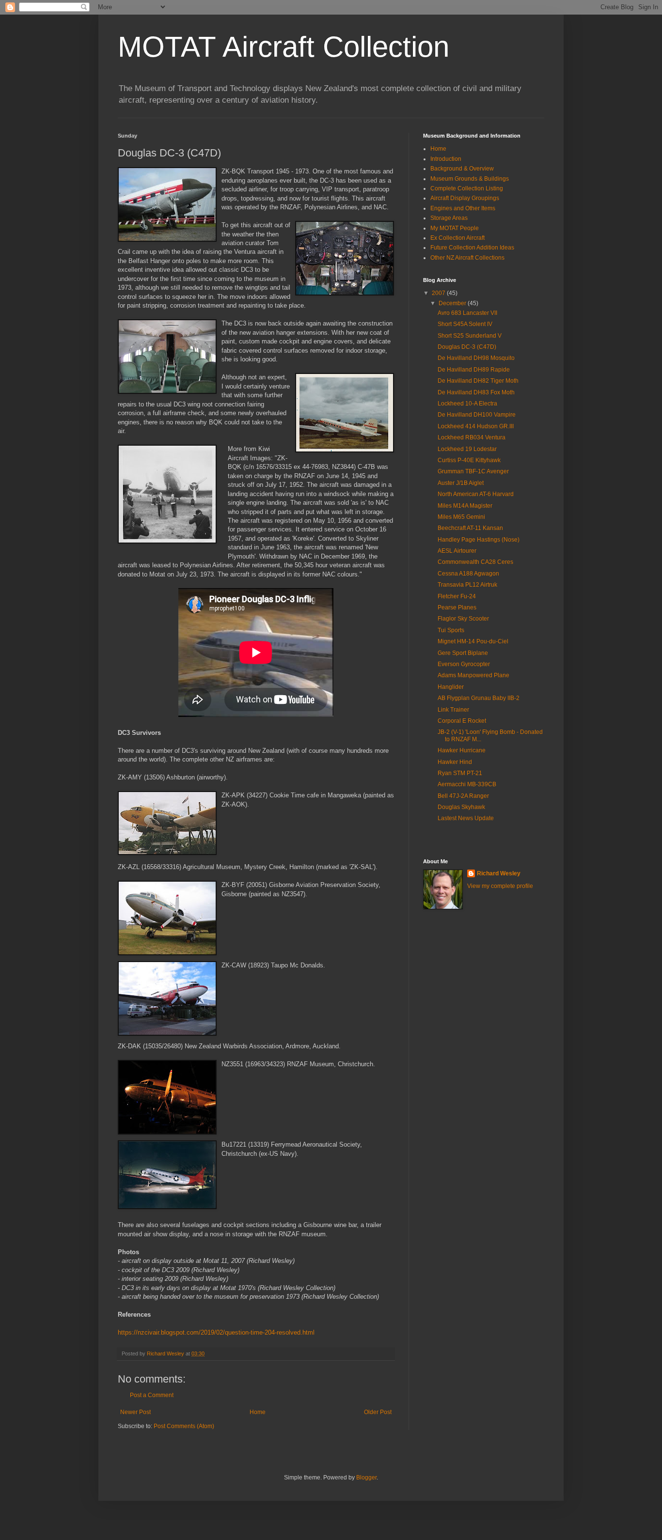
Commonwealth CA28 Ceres (475, 562)
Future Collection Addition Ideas (472, 247)
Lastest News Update (466, 818)
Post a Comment (151, 1395)
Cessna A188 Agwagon (468, 573)
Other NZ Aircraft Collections (467, 257)
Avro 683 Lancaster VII (467, 313)
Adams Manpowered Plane (473, 675)
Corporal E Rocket (462, 720)
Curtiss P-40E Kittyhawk (469, 460)
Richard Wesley (498, 873)
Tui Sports (451, 630)
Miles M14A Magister (465, 505)
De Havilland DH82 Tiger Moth (478, 380)
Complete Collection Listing (466, 188)
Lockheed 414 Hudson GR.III (476, 426)
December (453, 303)
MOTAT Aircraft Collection (283, 47)
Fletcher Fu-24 (457, 596)
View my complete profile (500, 886)
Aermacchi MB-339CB (467, 784)
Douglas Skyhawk (461, 807)
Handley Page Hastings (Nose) (479, 539)
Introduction (445, 159)
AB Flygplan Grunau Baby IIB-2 (479, 698)
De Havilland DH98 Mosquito (476, 358)
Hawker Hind (455, 762)
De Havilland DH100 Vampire (477, 414)
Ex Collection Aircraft (457, 237)
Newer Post (135, 1412)
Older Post (378, 1412)
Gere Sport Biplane (463, 653)
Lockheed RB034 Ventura (471, 437)
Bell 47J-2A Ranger (463, 796)
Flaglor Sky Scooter (463, 618)
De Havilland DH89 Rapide (474, 369)
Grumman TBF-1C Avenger (473, 471)
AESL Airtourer (457, 550)
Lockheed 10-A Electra (467, 403)
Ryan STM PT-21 (460, 773)
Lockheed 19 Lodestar (467, 449)
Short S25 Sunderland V (470, 335)
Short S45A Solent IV (465, 324)
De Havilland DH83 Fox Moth (476, 392)
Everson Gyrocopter (464, 664)
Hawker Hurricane (462, 750)
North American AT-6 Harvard (476, 494)
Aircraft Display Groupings (464, 198)
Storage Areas (449, 218)
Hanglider (451, 687)
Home (258, 1412)
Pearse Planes (457, 607)
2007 (439, 293)
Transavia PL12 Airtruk (467, 584)
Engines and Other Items (462, 208)
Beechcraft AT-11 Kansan (470, 528)
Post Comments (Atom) (184, 1426)
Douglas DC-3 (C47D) (467, 346)
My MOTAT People (454, 228)
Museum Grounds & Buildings (469, 178)
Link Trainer (453, 709)
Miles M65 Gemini (461, 516)
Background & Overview (462, 168)
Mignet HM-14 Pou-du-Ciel (473, 641)
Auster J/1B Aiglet (461, 483)
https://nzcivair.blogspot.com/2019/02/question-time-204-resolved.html (216, 1332)
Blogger (366, 1477)
